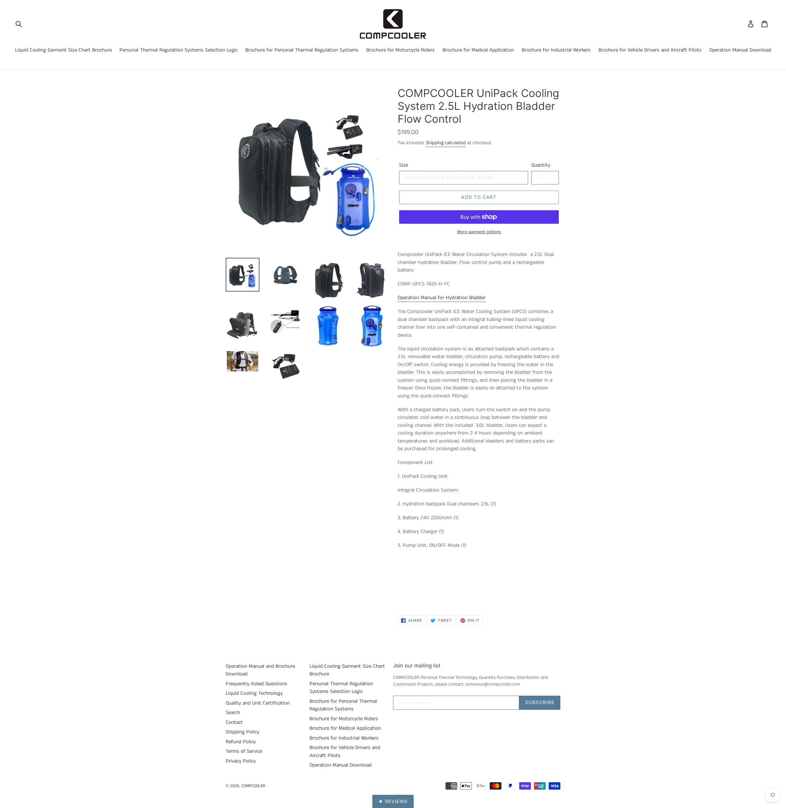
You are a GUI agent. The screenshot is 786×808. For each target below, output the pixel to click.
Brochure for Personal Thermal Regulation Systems (302, 50)
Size (403, 165)
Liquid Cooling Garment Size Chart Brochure (63, 50)
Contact (234, 722)
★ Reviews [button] (393, 801)
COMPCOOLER (253, 786)
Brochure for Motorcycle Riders (400, 50)
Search (233, 712)
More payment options (479, 232)
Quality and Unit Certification (258, 703)
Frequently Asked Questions (256, 683)
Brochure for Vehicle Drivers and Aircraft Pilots (650, 50)
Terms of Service (244, 751)
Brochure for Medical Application (478, 50)
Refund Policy (241, 741)
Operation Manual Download (740, 50)
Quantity (540, 165)
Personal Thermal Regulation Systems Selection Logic (178, 50)
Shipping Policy (242, 732)
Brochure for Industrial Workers (556, 50)
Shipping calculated (446, 142)
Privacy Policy (241, 761)
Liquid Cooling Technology (254, 693)
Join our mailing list (416, 666)
